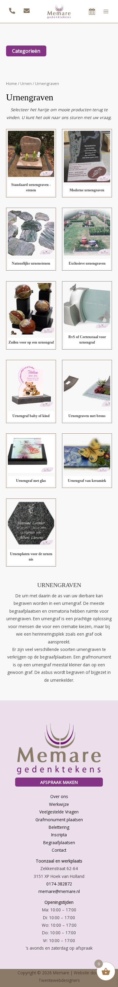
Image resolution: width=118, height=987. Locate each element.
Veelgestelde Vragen (59, 812)
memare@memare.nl (59, 891)
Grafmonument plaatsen (59, 819)
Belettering (59, 827)
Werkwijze (59, 804)
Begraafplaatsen (59, 842)
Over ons (59, 796)
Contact (59, 850)
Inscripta (59, 835)
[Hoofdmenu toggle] (106, 11)
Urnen (26, 83)
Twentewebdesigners (59, 980)
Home (11, 83)
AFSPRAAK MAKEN (59, 782)
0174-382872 (59, 884)
